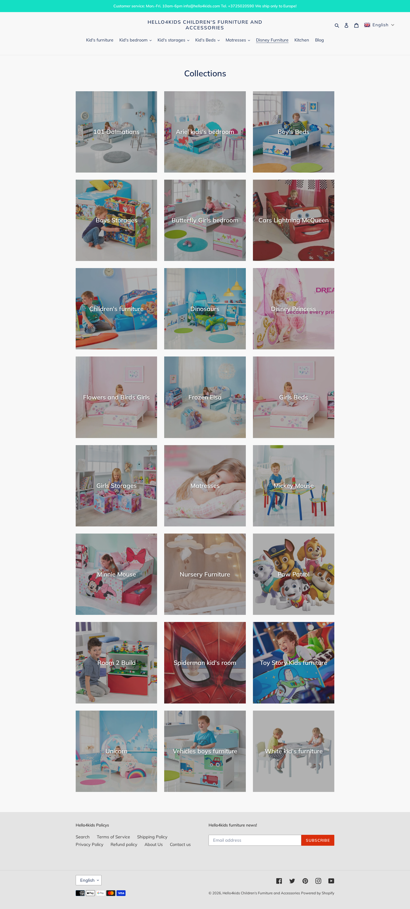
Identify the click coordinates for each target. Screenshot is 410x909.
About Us (153, 844)
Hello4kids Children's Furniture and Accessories (205, 25)
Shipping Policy (152, 837)
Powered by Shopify (317, 893)
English (87, 880)
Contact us (180, 844)
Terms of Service (113, 837)
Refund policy (124, 844)
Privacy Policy (89, 844)
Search (83, 837)
